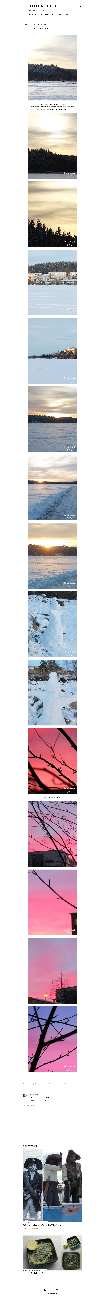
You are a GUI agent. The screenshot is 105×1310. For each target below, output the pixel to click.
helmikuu (42, 1084)
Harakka (32, 1095)
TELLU (39, 14)
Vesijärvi (63, 1084)
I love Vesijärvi (49, 1084)
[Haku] (81, 6)
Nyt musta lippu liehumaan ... (42, 1224)
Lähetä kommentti (29, 1105)
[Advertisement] (52, 1125)
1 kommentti (34, 1228)
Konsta (46, 14)
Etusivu (32, 14)
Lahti (52, 14)
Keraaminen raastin (37, 1273)
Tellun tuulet (44, 6)
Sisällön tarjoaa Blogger (54, 1289)
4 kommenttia (35, 1277)
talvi (59, 1084)
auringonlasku (34, 1084)
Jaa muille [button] (26, 1081)
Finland (59, 14)
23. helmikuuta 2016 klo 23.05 (38, 1100)
